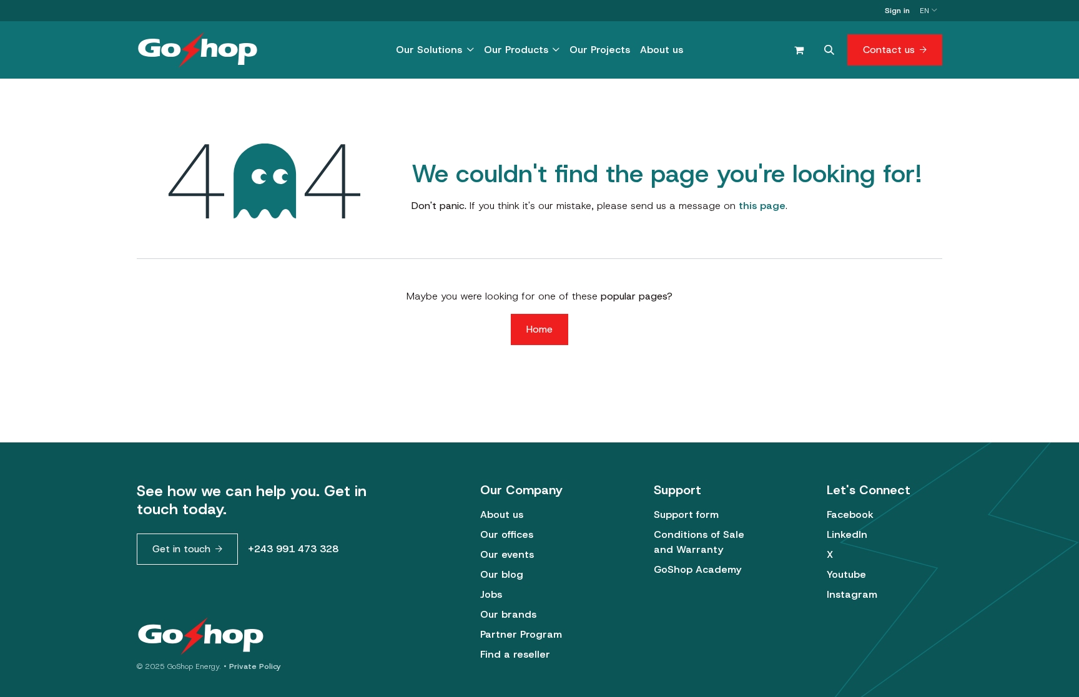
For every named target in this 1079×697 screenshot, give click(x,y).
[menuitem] (434, 49)
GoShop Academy (697, 569)
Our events (507, 554)
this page (762, 205)
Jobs (491, 594)
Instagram (852, 594)
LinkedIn (847, 534)
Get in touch (181, 548)
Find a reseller (515, 654)
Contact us (889, 49)
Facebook (850, 514)
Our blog (501, 574)
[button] (829, 50)
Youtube (846, 574)
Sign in (897, 11)
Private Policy (255, 666)
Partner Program (521, 634)
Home (539, 329)
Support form (686, 514)
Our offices (506, 534)
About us (501, 514)
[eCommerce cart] (798, 49)
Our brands (508, 614)
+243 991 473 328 (293, 548)
